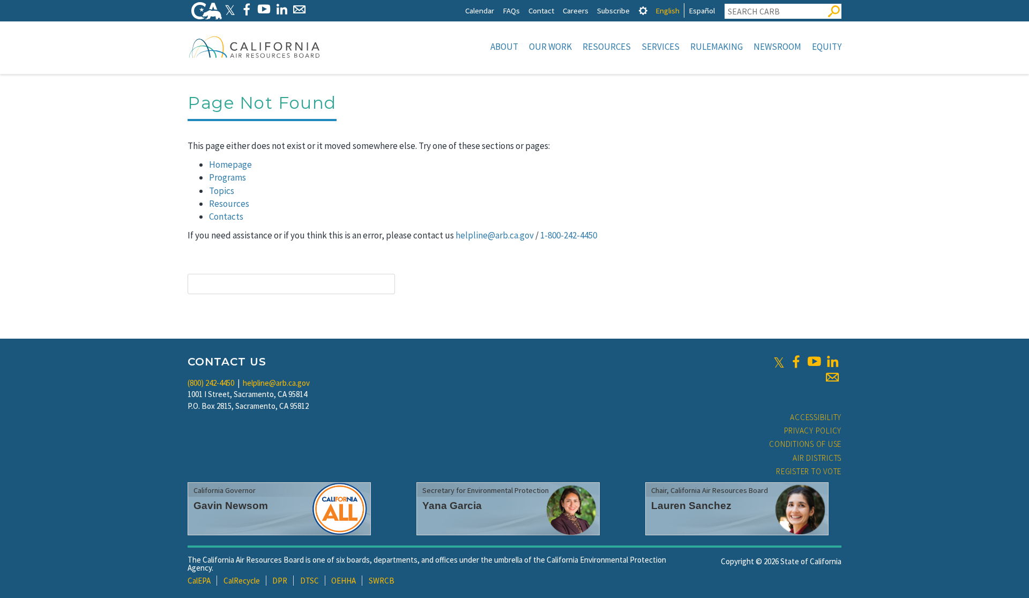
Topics (221, 191)
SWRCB (381, 580)
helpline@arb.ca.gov (495, 235)
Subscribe (613, 10)
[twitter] (779, 362)
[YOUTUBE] (264, 9)
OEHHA (343, 580)
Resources (607, 47)
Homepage (230, 164)
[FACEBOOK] (246, 9)
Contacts (226, 216)
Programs (227, 177)
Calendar (479, 10)
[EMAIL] (299, 9)
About (504, 47)
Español (702, 10)
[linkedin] (832, 362)
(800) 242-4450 (211, 383)
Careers (575, 10)
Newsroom (777, 47)
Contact (541, 10)
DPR (279, 580)
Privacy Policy (813, 430)
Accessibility (815, 417)
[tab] (643, 10)
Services (661, 47)
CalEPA (199, 580)
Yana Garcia (452, 505)
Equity (826, 47)
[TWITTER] (230, 9)
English (667, 10)
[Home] (255, 46)
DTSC (309, 580)
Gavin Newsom (230, 505)
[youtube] (814, 362)
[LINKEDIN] (281, 9)
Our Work (550, 47)
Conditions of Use (805, 444)
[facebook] (796, 362)
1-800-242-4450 (568, 235)
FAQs (511, 10)
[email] (832, 377)
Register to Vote (808, 471)
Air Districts (817, 458)
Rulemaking (716, 47)
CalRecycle (241, 580)
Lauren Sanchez (691, 505)
